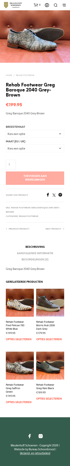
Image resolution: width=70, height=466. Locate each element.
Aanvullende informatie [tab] (35, 253)
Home (9, 75)
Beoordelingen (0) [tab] (35, 259)
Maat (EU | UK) (15, 141)
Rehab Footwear (25, 75)
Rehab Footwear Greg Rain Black (45, 386)
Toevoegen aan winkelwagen (35, 178)
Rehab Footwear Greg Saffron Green (15, 388)
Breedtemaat (15, 127)
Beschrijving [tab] (35, 247)
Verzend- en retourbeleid (35, 453)
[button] (37, 5)
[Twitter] (55, 195)
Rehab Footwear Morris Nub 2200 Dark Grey (45, 325)
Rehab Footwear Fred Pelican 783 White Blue (15, 325)
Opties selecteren (19, 339)
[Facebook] (49, 195)
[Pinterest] (61, 195)
